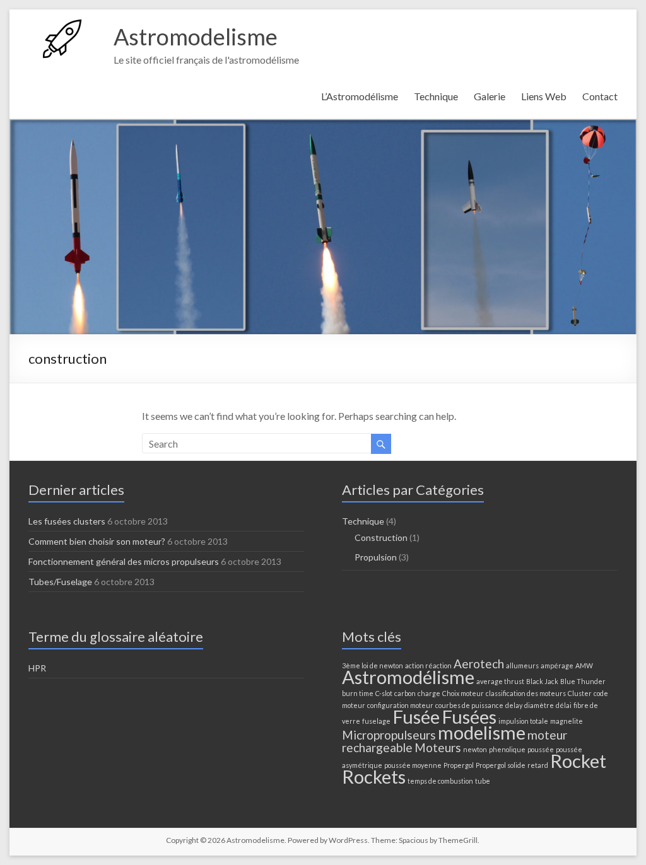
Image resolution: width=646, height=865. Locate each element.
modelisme (482, 732)
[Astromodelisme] (64, 25)
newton (475, 749)
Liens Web (544, 96)
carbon (405, 693)
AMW (584, 665)
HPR (37, 668)
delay (513, 705)
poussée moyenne (413, 765)
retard (537, 765)
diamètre (539, 705)
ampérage (557, 665)
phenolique (507, 749)
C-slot (383, 693)
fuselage (376, 721)
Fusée (416, 716)
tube (482, 781)
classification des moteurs (526, 693)
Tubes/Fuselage (60, 581)
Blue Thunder (583, 681)
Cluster (580, 693)
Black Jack (542, 681)
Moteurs (437, 747)
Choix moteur (463, 693)
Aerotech (479, 663)
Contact (600, 96)
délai (564, 705)
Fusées (469, 716)
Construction (381, 537)
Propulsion (376, 557)
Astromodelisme (196, 36)
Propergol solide (501, 765)
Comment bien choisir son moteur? (96, 541)
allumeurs (522, 665)
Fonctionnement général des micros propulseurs (123, 561)
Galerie (489, 96)
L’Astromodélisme (359, 96)
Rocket (578, 761)
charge (429, 693)
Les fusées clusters (66, 521)
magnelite (566, 721)
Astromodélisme (408, 677)
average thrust (500, 681)
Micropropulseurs (389, 735)
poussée (540, 749)
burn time (357, 693)
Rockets (374, 776)
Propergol (458, 765)
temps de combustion (440, 781)
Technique (436, 96)
